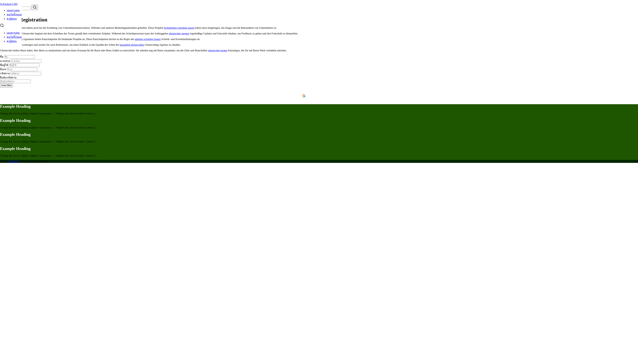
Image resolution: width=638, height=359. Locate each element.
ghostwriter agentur (179, 33)
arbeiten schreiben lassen (148, 39)
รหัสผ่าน (5, 73)
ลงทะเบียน (6, 85)
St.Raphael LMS (9, 4)
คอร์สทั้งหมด (14, 14)
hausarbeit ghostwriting (132, 44)
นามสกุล (5, 61)
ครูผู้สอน (12, 18)
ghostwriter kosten (217, 50)
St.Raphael (13, 161)
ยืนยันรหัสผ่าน (8, 77)
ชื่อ (2, 56)
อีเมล (3, 69)
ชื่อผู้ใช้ (4, 65)
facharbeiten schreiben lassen (179, 27)
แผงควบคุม (13, 10)
